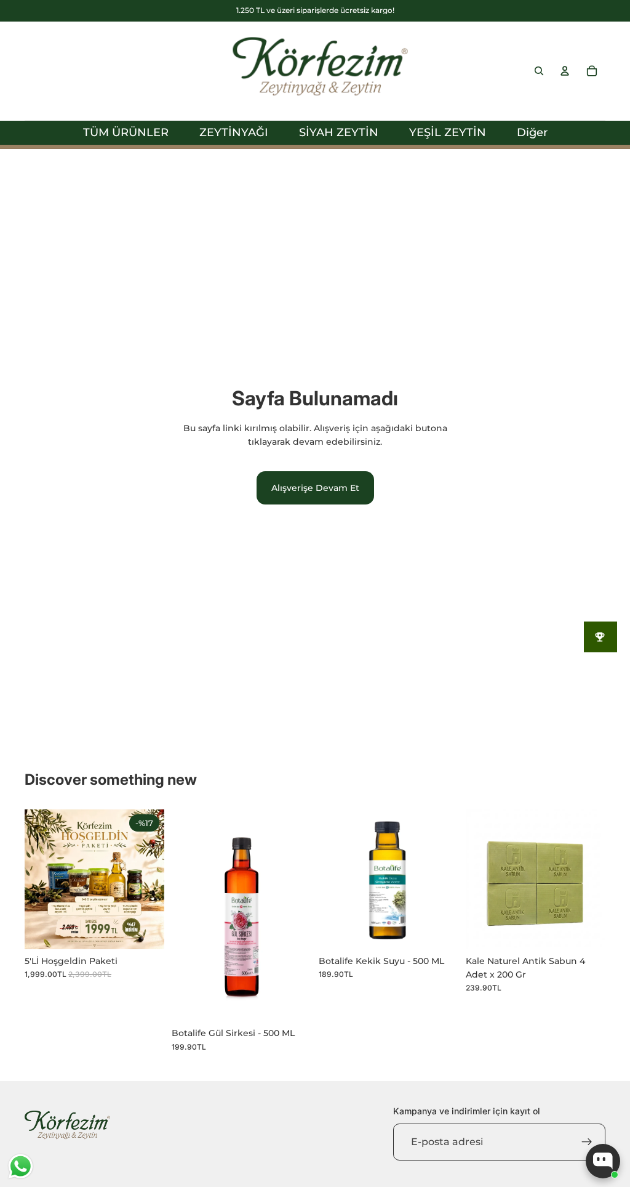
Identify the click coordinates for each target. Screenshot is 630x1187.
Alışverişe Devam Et (315, 487)
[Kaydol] (587, 1142)
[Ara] (538, 70)
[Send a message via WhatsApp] (20, 1166)
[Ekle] (145, 930)
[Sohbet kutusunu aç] (603, 1161)
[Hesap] (564, 70)
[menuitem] (532, 132)
